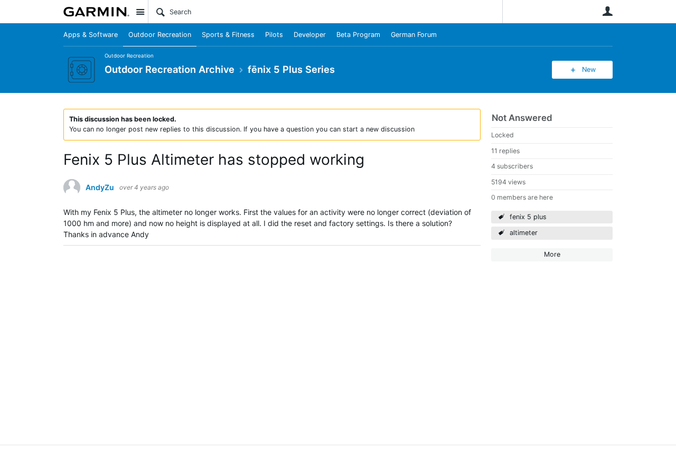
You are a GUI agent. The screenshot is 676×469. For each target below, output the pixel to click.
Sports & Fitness (228, 35)
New (589, 69)
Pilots (274, 35)
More (552, 254)
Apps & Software (90, 35)
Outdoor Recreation (159, 35)
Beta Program (358, 35)
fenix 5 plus (528, 217)
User (607, 11)
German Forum (414, 35)
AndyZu (100, 187)
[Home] (96, 11)
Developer (310, 35)
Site (140, 12)
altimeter (524, 233)
